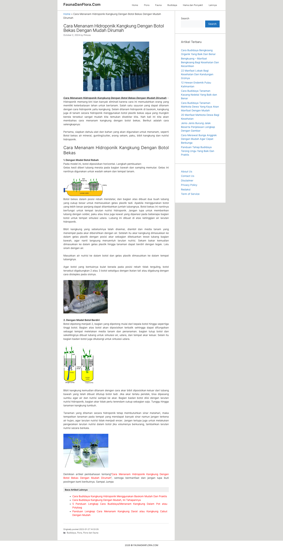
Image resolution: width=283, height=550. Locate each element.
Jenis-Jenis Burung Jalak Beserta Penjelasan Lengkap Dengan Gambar (198, 127)
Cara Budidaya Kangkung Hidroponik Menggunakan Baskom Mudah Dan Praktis (119, 496)
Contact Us (187, 175)
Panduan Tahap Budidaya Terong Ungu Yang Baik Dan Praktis (197, 151)
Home (135, 5)
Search (185, 18)
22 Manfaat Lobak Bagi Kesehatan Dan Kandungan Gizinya (197, 74)
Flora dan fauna (90, 532)
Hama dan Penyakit (193, 5)
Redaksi (185, 189)
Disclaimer (187, 180)
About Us (186, 171)
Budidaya (172, 5)
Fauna (158, 5)
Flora (146, 5)
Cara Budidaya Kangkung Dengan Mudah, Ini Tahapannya (106, 500)
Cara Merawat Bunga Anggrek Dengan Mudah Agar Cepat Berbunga (199, 139)
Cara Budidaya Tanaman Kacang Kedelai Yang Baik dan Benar (199, 94)
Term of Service (190, 193)
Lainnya (213, 5)
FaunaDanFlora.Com (82, 4)
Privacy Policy (189, 184)
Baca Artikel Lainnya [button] (76, 489)
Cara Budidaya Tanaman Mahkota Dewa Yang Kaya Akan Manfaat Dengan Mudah (200, 106)
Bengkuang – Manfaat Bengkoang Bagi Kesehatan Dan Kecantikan (200, 62)
